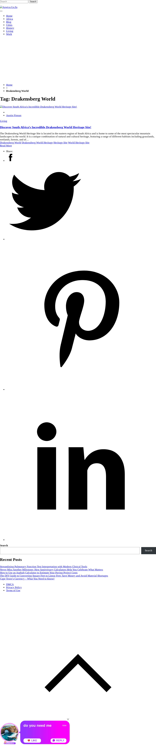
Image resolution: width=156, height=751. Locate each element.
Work (9, 34)
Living (9, 31)
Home (9, 15)
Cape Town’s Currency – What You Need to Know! (27, 578)
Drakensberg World (10, 142)
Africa (9, 18)
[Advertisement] (78, 59)
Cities (9, 25)
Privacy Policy (14, 587)
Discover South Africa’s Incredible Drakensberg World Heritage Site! (45, 127)
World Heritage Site (78, 142)
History (10, 28)
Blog (8, 22)
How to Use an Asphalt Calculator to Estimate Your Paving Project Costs (39, 572)
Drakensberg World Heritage (37, 142)
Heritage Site (60, 142)
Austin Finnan (13, 115)
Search (4, 545)
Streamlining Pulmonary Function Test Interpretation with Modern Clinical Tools (43, 566)
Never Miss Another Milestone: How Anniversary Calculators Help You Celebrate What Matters (51, 569)
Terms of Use (13, 590)
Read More (6, 145)
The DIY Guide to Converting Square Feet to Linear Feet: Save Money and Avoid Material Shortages (54, 575)
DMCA (10, 584)
